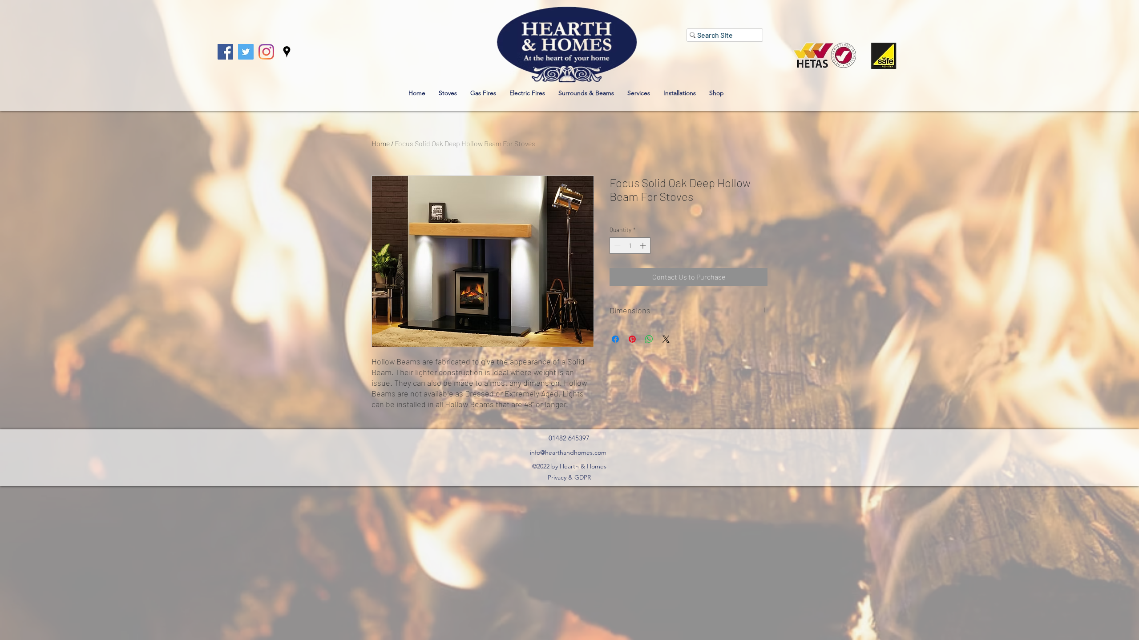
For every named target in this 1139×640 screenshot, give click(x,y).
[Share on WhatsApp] (649, 339)
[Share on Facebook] (615, 339)
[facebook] (225, 52)
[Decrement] (616, 245)
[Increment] (643, 245)
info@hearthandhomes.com (568, 452)
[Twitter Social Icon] (246, 52)
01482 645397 (569, 438)
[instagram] (266, 52)
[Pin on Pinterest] (632, 339)
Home (381, 143)
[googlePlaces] (287, 52)
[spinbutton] (630, 245)
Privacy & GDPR (569, 477)
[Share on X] (666, 339)
